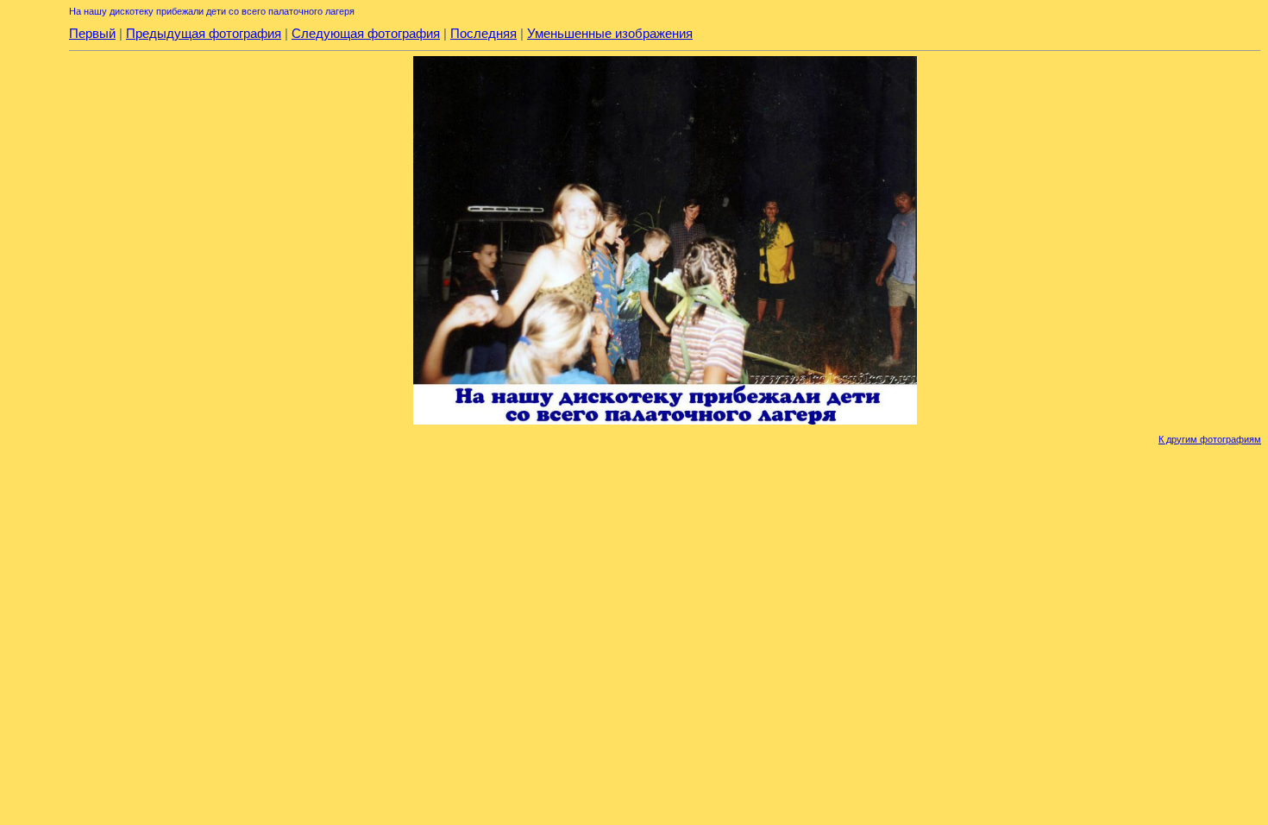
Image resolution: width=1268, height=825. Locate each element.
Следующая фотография (366, 33)
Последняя (483, 33)
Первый (92, 33)
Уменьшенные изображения (610, 33)
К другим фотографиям (1209, 439)
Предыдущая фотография (203, 33)
